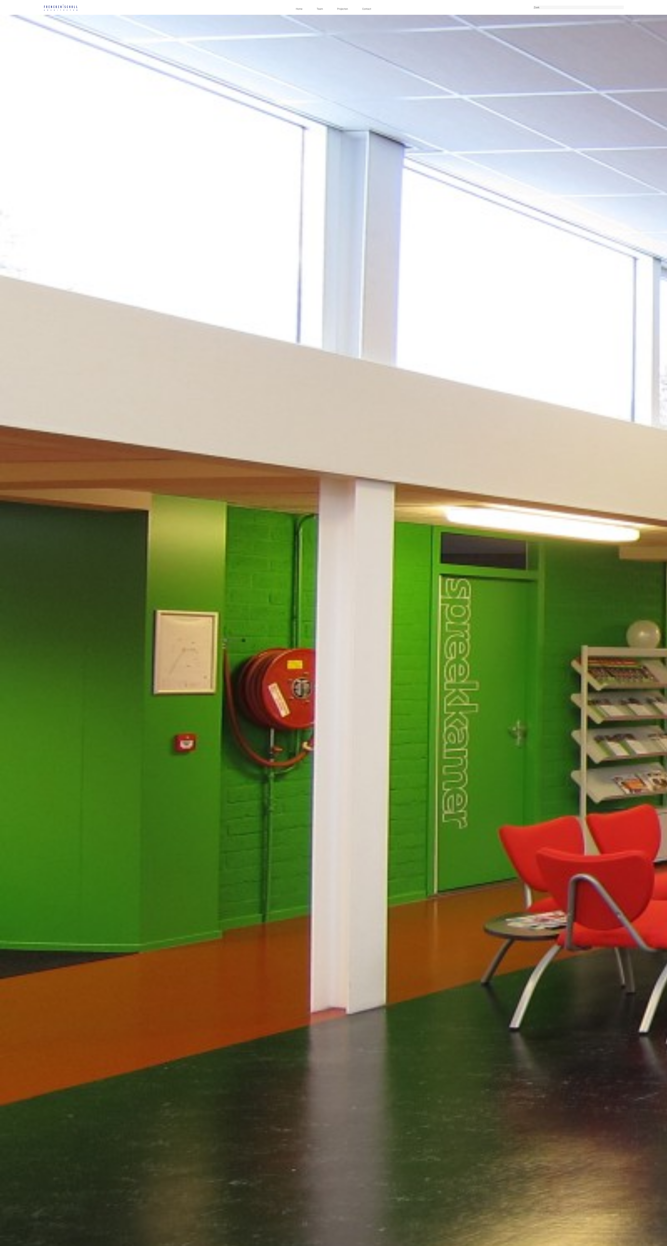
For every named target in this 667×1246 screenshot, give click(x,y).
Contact (366, 8)
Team (320, 8)
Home (299, 8)
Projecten (342, 8)
